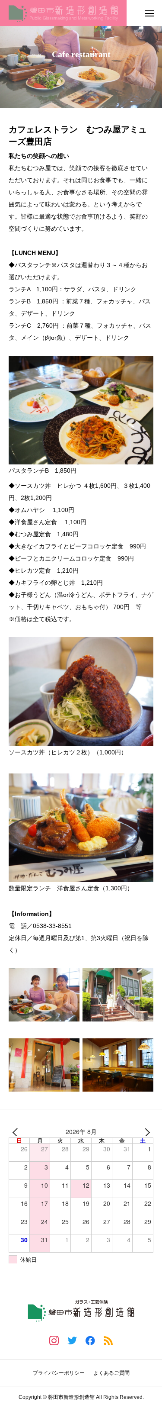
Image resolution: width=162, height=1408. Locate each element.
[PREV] (17, 1132)
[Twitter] (72, 1340)
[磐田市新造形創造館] (63, 13)
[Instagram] (54, 1340)
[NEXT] (145, 1132)
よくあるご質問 (111, 1373)
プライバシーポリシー (59, 1373)
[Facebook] (90, 1340)
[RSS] (108, 1340)
